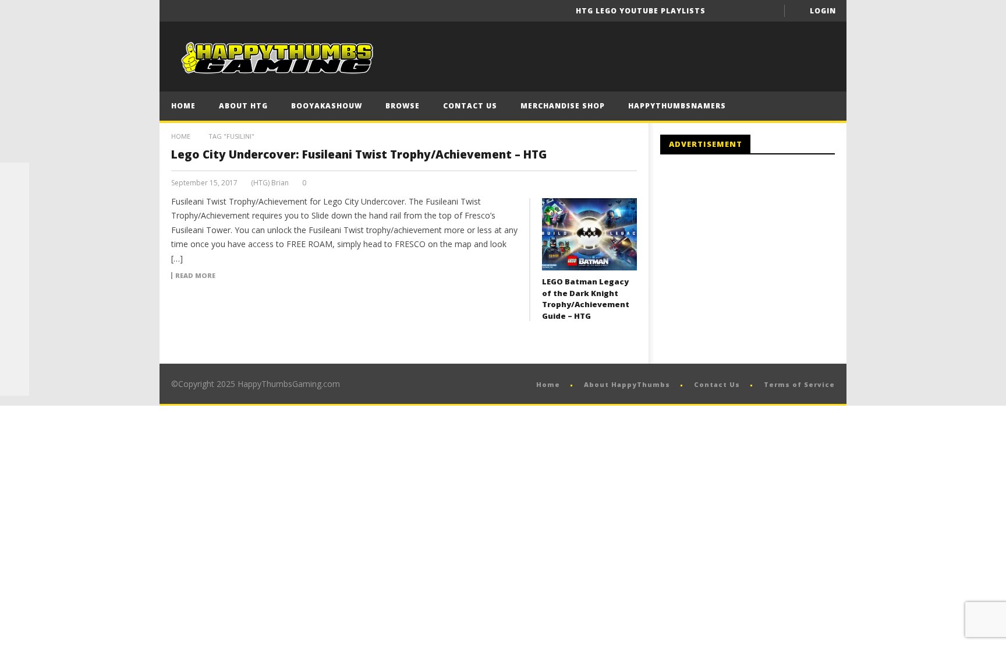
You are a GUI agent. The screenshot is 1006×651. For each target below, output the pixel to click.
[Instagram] (14, 322)
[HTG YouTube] (14, 206)
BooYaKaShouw (326, 106)
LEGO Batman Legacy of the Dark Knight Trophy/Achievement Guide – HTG (585, 298)
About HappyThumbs (627, 384)
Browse (402, 106)
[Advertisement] (758, 259)
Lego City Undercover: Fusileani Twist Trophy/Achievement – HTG (359, 154)
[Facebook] (724, 11)
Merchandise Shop (562, 106)
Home (183, 106)
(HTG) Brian (270, 183)
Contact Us (470, 106)
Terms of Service (799, 384)
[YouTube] (746, 11)
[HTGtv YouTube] (14, 235)
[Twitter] (767, 11)
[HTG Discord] (14, 264)
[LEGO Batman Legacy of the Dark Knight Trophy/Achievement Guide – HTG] (589, 234)
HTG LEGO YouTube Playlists (641, 11)
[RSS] (14, 352)
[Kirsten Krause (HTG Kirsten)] (14, 381)
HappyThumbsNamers (677, 106)
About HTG (243, 106)
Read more (195, 275)
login (823, 11)
